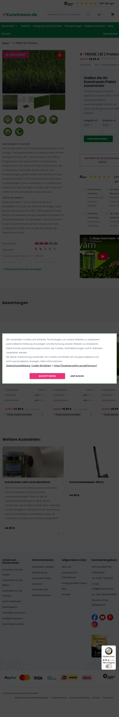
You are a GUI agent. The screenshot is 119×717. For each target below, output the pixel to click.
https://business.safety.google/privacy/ (75, 365)
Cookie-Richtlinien (41, 365)
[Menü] (114, 647)
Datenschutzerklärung (18, 365)
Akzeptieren (47, 376)
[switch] (109, 666)
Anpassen (77, 376)
